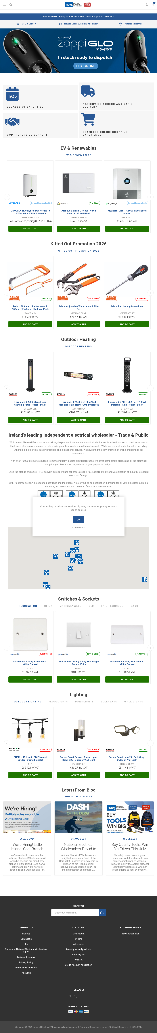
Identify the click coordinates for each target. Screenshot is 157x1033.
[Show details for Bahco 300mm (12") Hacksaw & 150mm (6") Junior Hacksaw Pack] (30, 279)
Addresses (78, 944)
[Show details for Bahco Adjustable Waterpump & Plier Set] (78, 279)
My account (78, 933)
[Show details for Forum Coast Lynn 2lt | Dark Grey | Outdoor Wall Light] (127, 730)
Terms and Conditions (26, 967)
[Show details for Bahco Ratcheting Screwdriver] (127, 279)
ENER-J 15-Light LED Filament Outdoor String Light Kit (30, 758)
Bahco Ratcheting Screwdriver (127, 306)
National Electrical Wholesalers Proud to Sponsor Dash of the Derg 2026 (78, 846)
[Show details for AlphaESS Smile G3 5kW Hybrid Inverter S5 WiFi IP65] (78, 184)
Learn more (78, 527)
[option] (78, 50)
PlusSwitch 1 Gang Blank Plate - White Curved (30, 663)
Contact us (26, 939)
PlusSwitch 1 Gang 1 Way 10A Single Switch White (79, 663)
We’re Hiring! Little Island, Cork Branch (27, 846)
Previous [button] (7, 197)
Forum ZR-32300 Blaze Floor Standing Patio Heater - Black (30, 403)
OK (78, 519)
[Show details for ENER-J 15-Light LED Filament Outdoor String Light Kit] (30, 730)
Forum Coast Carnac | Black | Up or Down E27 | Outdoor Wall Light (79, 758)
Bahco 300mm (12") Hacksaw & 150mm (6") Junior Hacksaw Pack (30, 308)
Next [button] (150, 197)
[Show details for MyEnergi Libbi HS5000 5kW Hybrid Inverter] (127, 184)
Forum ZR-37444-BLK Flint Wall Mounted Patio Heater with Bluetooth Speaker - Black (79, 405)
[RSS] (87, 995)
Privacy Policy (26, 962)
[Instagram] (81, 995)
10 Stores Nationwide (132, 24)
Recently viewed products (78, 949)
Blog (26, 944)
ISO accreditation (131, 933)
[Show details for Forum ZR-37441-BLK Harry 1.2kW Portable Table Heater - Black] (127, 375)
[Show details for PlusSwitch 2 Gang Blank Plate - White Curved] (127, 634)
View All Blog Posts (77, 796)
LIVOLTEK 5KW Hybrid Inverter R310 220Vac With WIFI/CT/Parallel (30, 212)
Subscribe (102, 912)
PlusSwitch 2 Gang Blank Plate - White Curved (127, 663)
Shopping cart (79, 954)
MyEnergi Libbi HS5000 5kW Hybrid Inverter (127, 212)
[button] (80, 561)
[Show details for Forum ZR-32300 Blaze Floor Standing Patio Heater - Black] (30, 375)
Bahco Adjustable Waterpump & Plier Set (79, 308)
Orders (78, 939)
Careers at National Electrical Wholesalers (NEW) (26, 950)
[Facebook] (69, 996)
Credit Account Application (78, 965)
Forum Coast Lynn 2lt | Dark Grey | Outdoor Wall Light (127, 758)
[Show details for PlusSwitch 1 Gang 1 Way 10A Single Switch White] (78, 634)
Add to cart (30, 228)
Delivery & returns (26, 957)
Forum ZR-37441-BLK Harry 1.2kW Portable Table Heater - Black (127, 403)
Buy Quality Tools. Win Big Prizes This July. (129, 846)
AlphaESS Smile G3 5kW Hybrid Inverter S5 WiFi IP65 (78, 212)
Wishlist (78, 959)
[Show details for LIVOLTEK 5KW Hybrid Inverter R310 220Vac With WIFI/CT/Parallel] (30, 184)
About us (26, 972)
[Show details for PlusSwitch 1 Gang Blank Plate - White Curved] (30, 634)
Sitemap (26, 933)
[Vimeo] (75, 996)
